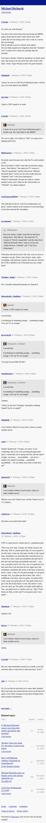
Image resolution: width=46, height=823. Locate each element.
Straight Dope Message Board (13, 2)
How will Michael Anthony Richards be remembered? (10, 760)
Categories (13, 806)
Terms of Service (7, 811)
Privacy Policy (22, 811)
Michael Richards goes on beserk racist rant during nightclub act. (12, 775)
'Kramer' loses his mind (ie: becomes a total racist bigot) (12, 746)
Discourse (15, 817)
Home (3, 806)
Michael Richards (12, 8)
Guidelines (23, 806)
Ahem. (4, 648)
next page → (6, 708)
